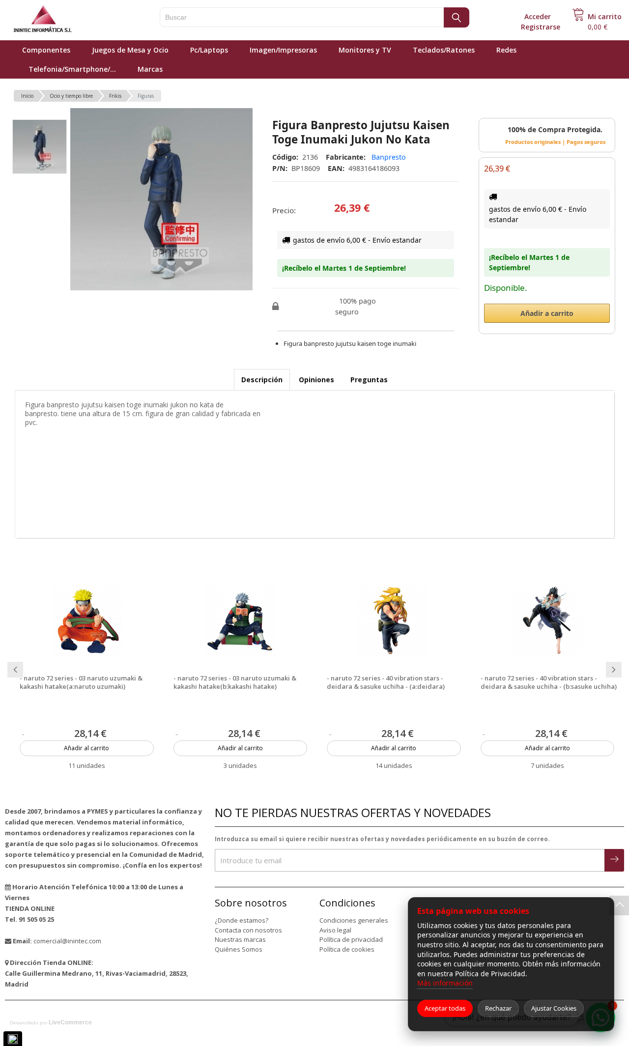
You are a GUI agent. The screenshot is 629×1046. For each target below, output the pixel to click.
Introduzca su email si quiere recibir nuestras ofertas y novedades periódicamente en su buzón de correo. (382, 839)
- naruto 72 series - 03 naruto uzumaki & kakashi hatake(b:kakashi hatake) (234, 682)
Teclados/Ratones (444, 50)
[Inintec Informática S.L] (73, 19)
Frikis (115, 95)
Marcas (150, 69)
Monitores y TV (365, 50)
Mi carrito (605, 16)
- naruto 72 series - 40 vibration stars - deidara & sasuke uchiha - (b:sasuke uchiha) (549, 682)
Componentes (46, 50)
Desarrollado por (51, 1022)
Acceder (537, 16)
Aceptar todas (445, 1008)
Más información (445, 983)
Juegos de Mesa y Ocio (130, 50)
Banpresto (389, 157)
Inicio (27, 95)
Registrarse (540, 26)
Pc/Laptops (209, 50)
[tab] (262, 379)
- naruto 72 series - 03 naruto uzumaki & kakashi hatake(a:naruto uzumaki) (81, 682)
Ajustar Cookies (553, 1008)
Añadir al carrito (86, 748)
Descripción (262, 379)
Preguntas (369, 379)
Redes (506, 50)
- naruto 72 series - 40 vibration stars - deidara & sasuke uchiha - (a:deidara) (386, 682)
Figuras (146, 95)
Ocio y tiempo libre (71, 95)
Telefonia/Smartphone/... (72, 69)
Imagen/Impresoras (283, 50)
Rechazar (498, 1008)
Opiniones (316, 379)
